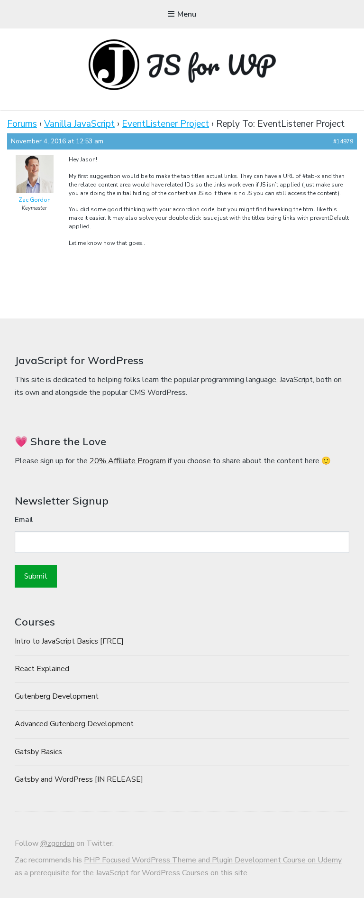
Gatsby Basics (38, 752)
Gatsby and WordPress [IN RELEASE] (79, 779)
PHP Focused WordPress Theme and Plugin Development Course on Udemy (213, 860)
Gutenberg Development (57, 696)
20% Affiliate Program (128, 461)
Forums (22, 124)
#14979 (343, 141)
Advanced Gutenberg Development (74, 724)
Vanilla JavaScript (79, 124)
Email (24, 519)
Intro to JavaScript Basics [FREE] (69, 641)
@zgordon (57, 843)
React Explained (42, 669)
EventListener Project (165, 124)
